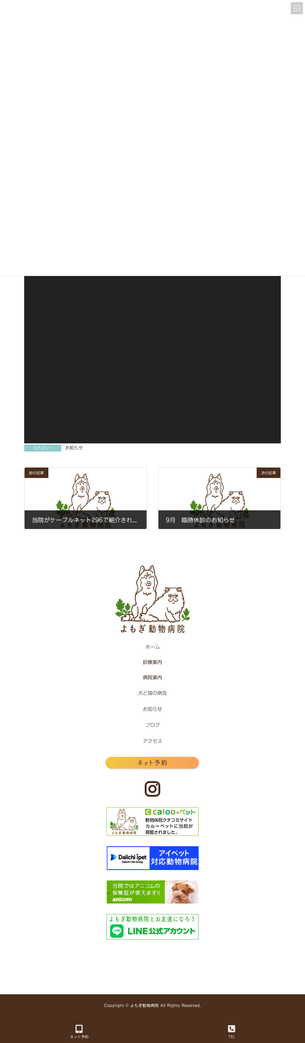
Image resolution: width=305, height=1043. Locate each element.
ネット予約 (79, 1037)
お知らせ (74, 447)
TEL (231, 1037)
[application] (152, 315)
